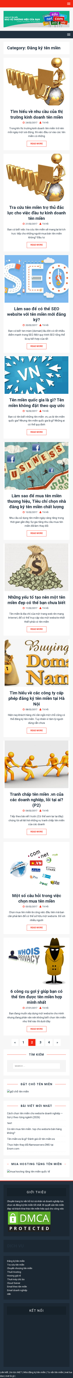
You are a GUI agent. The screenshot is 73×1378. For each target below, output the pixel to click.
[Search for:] (36, 1066)
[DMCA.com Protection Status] (29, 1230)
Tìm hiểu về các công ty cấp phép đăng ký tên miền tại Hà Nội (36, 698)
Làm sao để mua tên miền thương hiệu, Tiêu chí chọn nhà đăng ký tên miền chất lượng (36, 501)
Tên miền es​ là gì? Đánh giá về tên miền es (31, 1139)
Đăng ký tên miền (16, 1261)
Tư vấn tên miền (55, 1372)
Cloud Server (13, 1283)
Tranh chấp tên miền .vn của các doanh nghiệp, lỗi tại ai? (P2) (36, 800)
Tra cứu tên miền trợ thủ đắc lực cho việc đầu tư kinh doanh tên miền (36, 213)
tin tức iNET (16, 1372)
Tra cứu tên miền (15, 1264)
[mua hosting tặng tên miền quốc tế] (28, 1171)
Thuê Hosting (14, 1272)
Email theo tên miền (17, 1286)
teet (9, 1123)
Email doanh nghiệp (17, 1290)
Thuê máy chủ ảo (16, 1279)
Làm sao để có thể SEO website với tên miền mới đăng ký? (36, 314)
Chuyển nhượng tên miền (19, 1268)
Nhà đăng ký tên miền (35, 1372)
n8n (9, 1294)
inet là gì (10, 1376)
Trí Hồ (45, 122)
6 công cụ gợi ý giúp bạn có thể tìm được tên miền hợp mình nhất (36, 997)
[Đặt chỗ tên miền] (18, 1091)
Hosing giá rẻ (14, 1275)
